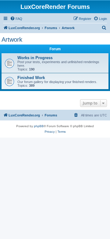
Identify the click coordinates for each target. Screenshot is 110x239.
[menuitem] (16, 18)
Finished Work (31, 77)
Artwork (12, 39)
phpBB (39, 126)
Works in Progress (35, 57)
